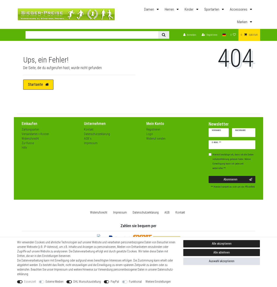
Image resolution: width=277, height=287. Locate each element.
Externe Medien (54, 281)
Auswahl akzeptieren (221, 261)
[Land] (224, 35)
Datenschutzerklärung (97, 134)
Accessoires (239, 9)
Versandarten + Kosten (35, 134)
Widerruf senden (156, 138)
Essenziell (30, 281)
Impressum (91, 143)
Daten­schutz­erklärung (146, 212)
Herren (170, 9)
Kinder (189, 9)
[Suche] (163, 35)
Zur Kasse (28, 143)
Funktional (135, 281)
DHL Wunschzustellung (87, 281)
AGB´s (88, 138)
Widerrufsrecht (30, 138)
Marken (242, 22)
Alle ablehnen (221, 252)
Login (149, 134)
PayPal (115, 281)
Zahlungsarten (30, 129)
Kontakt (88, 129)
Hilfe (24, 147)
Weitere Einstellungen (158, 281)
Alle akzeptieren (222, 243)
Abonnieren (230, 179)
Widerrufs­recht (98, 212)
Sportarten (212, 9)
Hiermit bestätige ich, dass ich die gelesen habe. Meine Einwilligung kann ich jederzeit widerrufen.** (233, 161)
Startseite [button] (36, 84)
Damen (149, 9)
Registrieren (153, 129)
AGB (167, 212)
